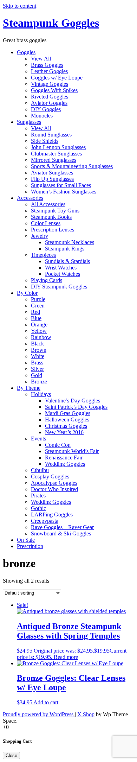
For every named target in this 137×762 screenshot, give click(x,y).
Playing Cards (46, 280)
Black (37, 344)
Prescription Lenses (52, 230)
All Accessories (48, 204)
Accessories (30, 198)
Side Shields (44, 141)
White (37, 356)
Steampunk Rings (64, 249)
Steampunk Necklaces (69, 242)
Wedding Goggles (65, 464)
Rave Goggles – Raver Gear (62, 527)
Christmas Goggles (66, 426)
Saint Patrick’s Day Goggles (76, 407)
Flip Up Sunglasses (52, 179)
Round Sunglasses (51, 135)
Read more (66, 657)
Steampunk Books (51, 217)
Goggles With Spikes (54, 90)
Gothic (38, 508)
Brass (37, 363)
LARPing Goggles (52, 514)
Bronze (39, 382)
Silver (37, 369)
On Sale (26, 540)
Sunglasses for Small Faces (61, 185)
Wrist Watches (61, 268)
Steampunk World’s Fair (72, 451)
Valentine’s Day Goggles (72, 401)
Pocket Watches (62, 274)
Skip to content (19, 6)
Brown (38, 350)
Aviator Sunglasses (52, 173)
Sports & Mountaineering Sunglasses (72, 166)
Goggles (26, 52)
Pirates (38, 496)
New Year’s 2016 (64, 432)
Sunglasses (29, 122)
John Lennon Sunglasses (58, 147)
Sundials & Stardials (67, 261)
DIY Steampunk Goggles (59, 287)
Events (38, 439)
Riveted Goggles (49, 97)
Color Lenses (45, 223)
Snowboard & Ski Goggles (61, 533)
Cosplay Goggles (50, 477)
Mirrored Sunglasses (53, 160)
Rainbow (41, 337)
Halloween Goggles (67, 420)
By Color (27, 293)
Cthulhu (40, 470)
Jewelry (39, 236)
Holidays (41, 394)
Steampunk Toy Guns (55, 211)
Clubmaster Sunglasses (56, 154)
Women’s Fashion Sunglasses (63, 192)
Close (11, 755)
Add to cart (45, 702)
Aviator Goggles (49, 103)
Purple (38, 299)
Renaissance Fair (64, 458)
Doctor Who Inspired (54, 489)
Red (35, 312)
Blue (36, 318)
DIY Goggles (46, 109)
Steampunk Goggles (51, 23)
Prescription (30, 546)
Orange (39, 325)
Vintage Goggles (49, 84)
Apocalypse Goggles (54, 483)
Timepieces (43, 255)
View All (41, 59)
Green (38, 306)
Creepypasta (44, 521)
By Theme (28, 388)
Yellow (39, 331)
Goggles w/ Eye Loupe (57, 78)
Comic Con (58, 445)
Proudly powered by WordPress (39, 714)
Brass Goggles (47, 65)
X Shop (85, 714)
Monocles (42, 116)
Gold (36, 375)
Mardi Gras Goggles (67, 413)
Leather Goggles (49, 71)
